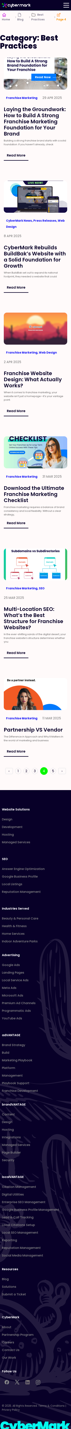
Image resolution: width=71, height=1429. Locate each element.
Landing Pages (13, 972)
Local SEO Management (20, 1232)
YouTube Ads (12, 1018)
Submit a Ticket (14, 1294)
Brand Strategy (13, 1045)
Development (12, 827)
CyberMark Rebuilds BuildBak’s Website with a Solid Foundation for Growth (35, 256)
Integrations (11, 1137)
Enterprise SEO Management (23, 1202)
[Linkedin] (27, 1382)
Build (5, 1052)
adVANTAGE (11, 1035)
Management (12, 1075)
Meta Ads (9, 988)
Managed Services (16, 842)
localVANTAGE (13, 1177)
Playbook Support (15, 1083)
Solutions (9, 1287)
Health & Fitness (14, 926)
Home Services (13, 934)
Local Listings (12, 884)
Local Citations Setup (18, 1225)
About (6, 1327)
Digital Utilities (13, 1194)
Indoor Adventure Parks (20, 941)
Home (6, 19)
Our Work (9, 1357)
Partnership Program (18, 1335)
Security (8, 1160)
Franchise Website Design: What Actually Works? (33, 379)
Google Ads (11, 965)
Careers (8, 1342)
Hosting (8, 834)
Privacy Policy (11, 1410)
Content (8, 1114)
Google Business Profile (20, 876)
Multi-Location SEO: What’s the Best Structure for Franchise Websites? (33, 618)
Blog (20, 19)
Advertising (11, 955)
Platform (8, 1068)
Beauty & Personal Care (20, 918)
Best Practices (38, 17)
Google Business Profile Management (30, 1210)
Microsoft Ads (12, 995)
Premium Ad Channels (19, 1003)
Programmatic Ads (16, 1011)
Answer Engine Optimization (23, 869)
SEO (5, 859)
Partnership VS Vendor (34, 729)
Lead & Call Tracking (18, 1217)
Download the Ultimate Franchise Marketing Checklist (34, 494)
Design (7, 819)
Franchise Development (20, 1091)
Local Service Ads (15, 980)
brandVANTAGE (14, 1104)
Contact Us (11, 1350)
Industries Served (15, 908)
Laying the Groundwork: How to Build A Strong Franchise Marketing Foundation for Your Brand (35, 121)
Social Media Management (22, 1255)
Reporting (9, 1240)
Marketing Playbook (17, 1060)
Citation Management (19, 1187)
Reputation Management (21, 892)
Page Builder (11, 1152)
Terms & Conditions (51, 1406)
